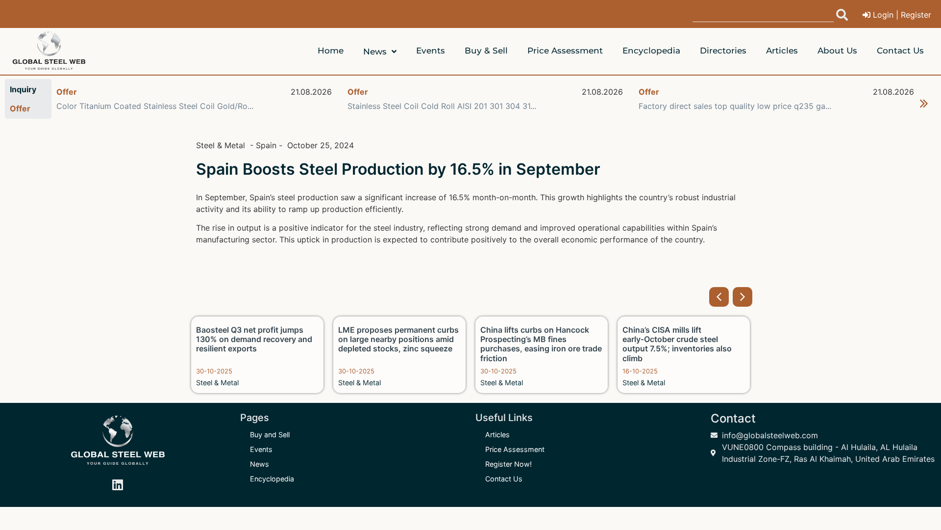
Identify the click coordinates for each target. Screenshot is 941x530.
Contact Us (503, 479)
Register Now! (508, 464)
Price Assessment (515, 449)
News (259, 464)
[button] (924, 103)
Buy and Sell (270, 434)
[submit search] (842, 14)
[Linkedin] (117, 485)
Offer (66, 92)
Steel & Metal (217, 382)
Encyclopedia (272, 479)
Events (261, 449)
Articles (497, 434)
